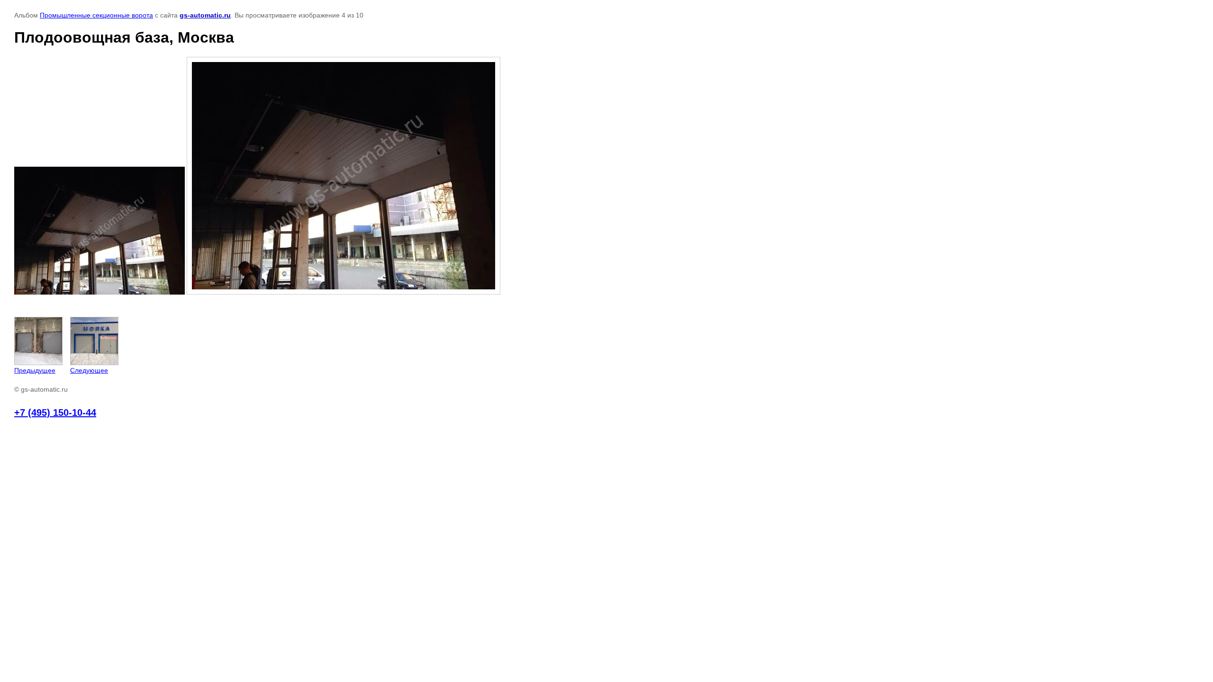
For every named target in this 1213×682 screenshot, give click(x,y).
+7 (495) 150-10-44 (55, 412)
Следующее (89, 370)
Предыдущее (34, 370)
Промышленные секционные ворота (96, 15)
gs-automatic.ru (205, 15)
